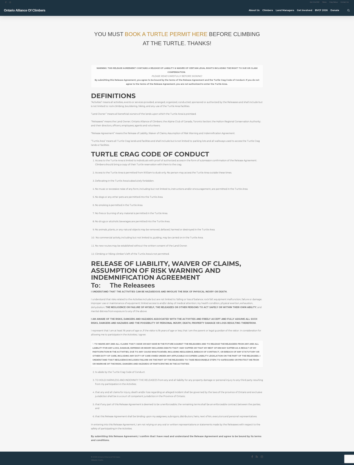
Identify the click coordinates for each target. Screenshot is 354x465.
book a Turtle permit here (166, 34)
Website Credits (97, 460)
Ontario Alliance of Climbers (24, 10)
